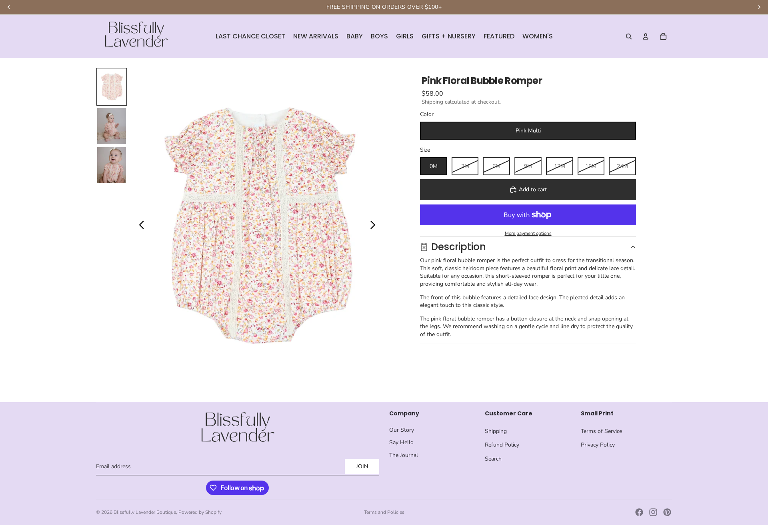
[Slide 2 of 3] (111, 126)
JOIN (362, 466)
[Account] (645, 36)
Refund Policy (502, 445)
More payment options (528, 233)
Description (458, 246)
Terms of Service (601, 431)
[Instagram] (653, 512)
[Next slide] (375, 226)
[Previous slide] (139, 226)
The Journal (403, 455)
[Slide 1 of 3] (111, 87)
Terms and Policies (384, 512)
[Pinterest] (667, 512)
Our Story (401, 430)
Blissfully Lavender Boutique (145, 512)
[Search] (629, 36)
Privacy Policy (598, 445)
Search (493, 459)
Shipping (496, 431)
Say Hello (401, 442)
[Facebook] (639, 512)
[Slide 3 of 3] (111, 165)
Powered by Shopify (200, 512)
